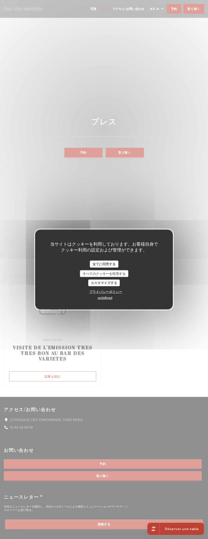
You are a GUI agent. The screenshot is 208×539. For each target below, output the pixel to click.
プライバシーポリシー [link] (105, 291)
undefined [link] (105, 297)
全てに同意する (104, 264)
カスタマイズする (104, 283)
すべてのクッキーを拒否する (104, 273)
